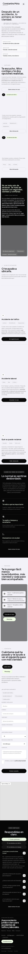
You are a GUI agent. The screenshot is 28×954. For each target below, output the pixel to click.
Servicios (3, 930)
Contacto (18, 930)
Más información (14, 131)
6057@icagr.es (10, 935)
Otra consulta (18, 696)
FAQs (13, 930)
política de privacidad (20, 760)
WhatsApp (9, 619)
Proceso (9, 930)
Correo (4, 709)
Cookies (16, 951)
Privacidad (10, 951)
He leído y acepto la (15, 760)
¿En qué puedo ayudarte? (9, 689)
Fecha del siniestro (7, 740)
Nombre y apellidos (7, 702)
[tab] (14, 839)
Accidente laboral (7, 696)
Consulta (4, 747)
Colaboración (6, 699)
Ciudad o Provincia (7, 724)
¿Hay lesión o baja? (7, 732)
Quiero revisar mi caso (14, 89)
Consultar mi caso (14, 400)
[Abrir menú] (23, 4)
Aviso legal (3, 951)
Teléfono (4, 717)
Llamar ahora (7, 666)
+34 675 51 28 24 (20, 935)
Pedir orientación (14, 461)
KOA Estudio (8, 948)
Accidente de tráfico (8, 692)
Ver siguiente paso (14, 339)
